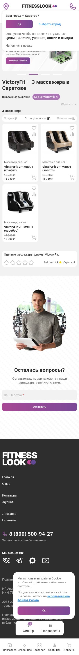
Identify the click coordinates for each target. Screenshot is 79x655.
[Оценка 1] (6, 262)
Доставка (9, 513)
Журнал (8, 502)
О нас (6, 483)
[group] (21, 74)
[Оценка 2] (12, 262)
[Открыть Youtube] (46, 560)
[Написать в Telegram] (19, 560)
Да (19, 24)
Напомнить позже (19, 45)
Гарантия (9, 520)
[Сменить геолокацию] (6, 6)
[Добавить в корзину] (34, 177)
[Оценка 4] (25, 262)
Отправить (39, 406)
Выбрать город (50, 24)
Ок (44, 610)
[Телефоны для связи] (73, 6)
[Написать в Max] (32, 560)
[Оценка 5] (31, 262)
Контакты (9, 495)
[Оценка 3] (19, 262)
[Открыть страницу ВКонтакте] (6, 560)
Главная (8, 477)
